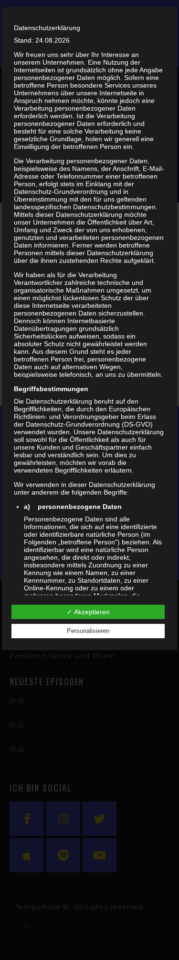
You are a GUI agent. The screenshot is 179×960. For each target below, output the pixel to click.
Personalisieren (88, 630)
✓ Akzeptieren (88, 612)
